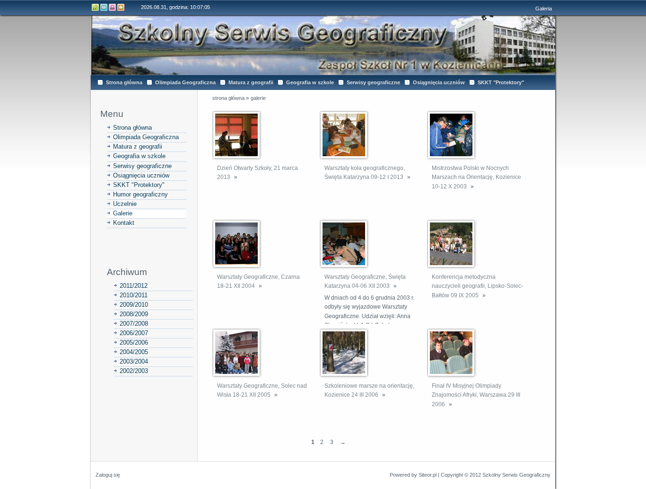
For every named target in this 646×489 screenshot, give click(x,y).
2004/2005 (134, 352)
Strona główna (228, 98)
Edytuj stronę (95, 7)
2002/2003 (134, 370)
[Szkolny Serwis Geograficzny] (323, 45)
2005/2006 (134, 342)
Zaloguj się (108, 475)
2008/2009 (134, 314)
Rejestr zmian (104, 7)
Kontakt (121, 7)
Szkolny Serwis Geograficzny (516, 475)
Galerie (258, 98)
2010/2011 (134, 295)
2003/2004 (134, 361)
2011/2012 (134, 285)
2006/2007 (134, 333)
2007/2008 (134, 323)
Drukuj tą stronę (112, 7)
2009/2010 (134, 304)
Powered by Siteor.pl (413, 475)
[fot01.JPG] (236, 135)
